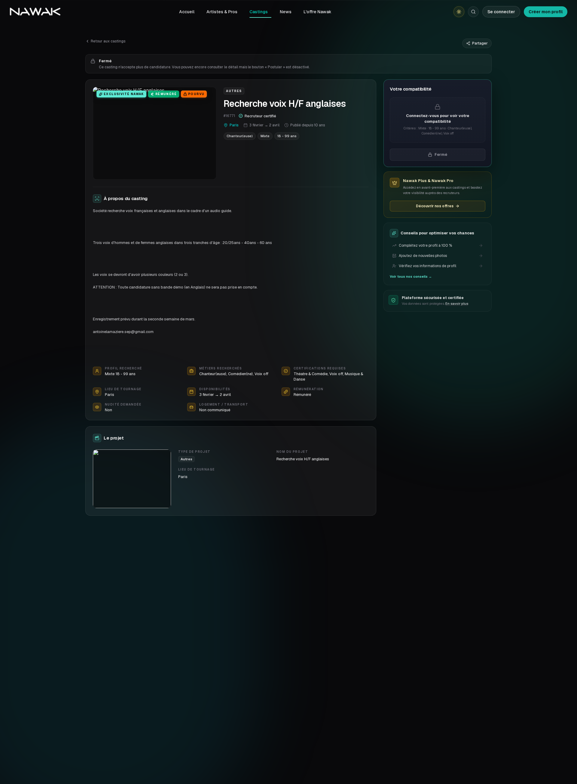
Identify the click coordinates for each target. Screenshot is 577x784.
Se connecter (501, 11)
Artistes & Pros (221, 11)
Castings (258, 11)
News (286, 11)
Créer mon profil (546, 11)
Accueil (186, 11)
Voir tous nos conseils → (411, 276)
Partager (480, 43)
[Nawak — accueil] (35, 12)
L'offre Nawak (317, 11)
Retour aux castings (108, 41)
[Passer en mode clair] (458, 11)
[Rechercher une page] (473, 11)
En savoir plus (456, 304)
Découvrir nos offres (434, 206)
